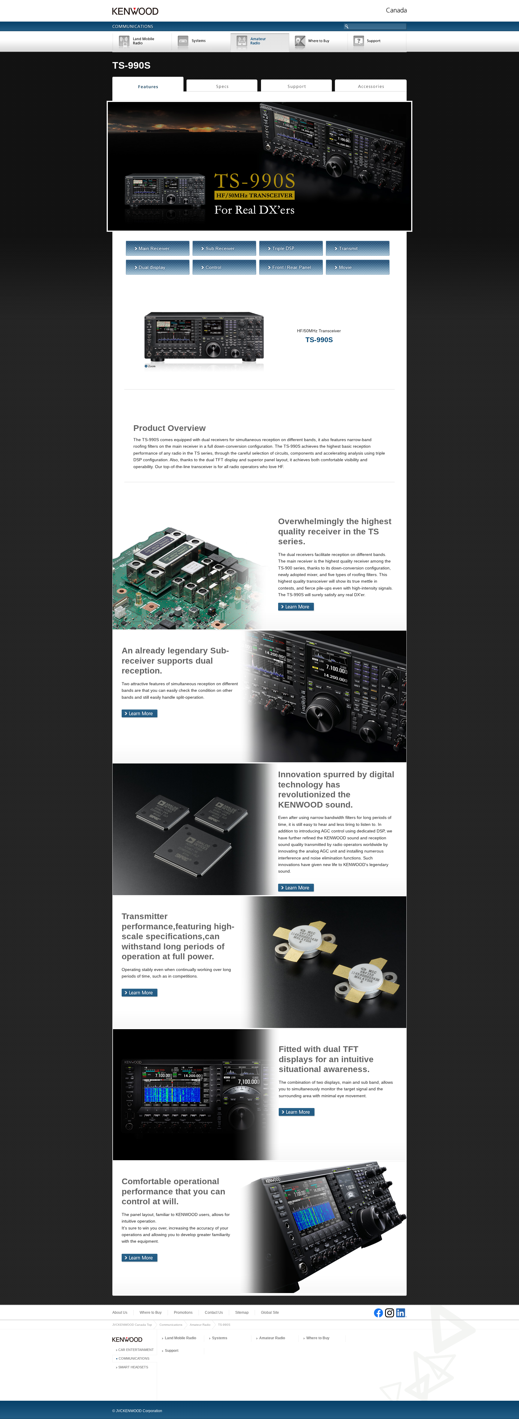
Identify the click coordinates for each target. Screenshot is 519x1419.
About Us (119, 1312)
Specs (222, 86)
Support (377, 43)
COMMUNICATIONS (134, 1358)
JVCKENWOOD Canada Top (132, 1324)
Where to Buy (318, 43)
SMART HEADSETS (133, 1367)
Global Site (270, 1312)
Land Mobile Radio (142, 43)
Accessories (371, 86)
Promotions (183, 1312)
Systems (201, 43)
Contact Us (214, 1312)
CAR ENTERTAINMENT (136, 1350)
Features (148, 86)
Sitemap (242, 1312)
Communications (170, 1324)
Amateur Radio (260, 43)
